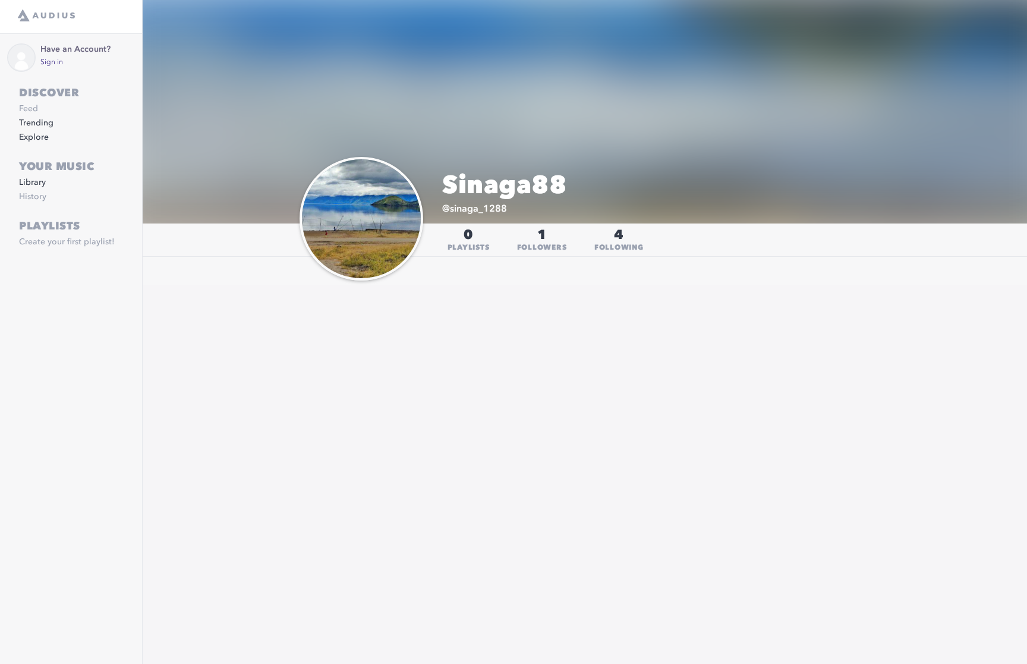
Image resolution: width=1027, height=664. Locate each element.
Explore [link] (34, 137)
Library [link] (32, 182)
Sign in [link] (51, 62)
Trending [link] (36, 123)
